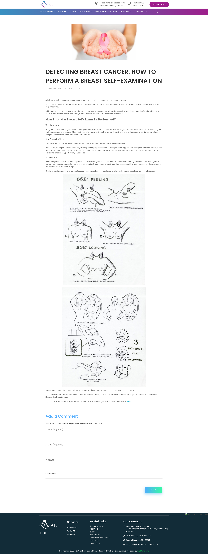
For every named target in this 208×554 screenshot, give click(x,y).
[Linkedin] (44, 533)
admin (69, 88)
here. (129, 401)
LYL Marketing (143, 551)
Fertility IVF (71, 531)
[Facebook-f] (40, 533)
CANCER (79, 88)
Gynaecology (72, 527)
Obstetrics (71, 535)
